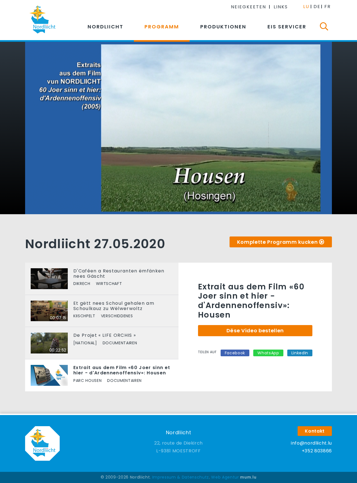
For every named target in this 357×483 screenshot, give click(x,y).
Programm (161, 26)
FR (327, 6)
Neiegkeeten (248, 7)
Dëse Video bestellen (255, 330)
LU (306, 6)
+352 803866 (317, 451)
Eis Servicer (286, 26)
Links (281, 7)
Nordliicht (105, 26)
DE (316, 6)
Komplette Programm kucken (277, 241)
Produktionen (223, 26)
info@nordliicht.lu (311, 443)
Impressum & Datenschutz (180, 477)
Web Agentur (225, 477)
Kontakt (315, 431)
